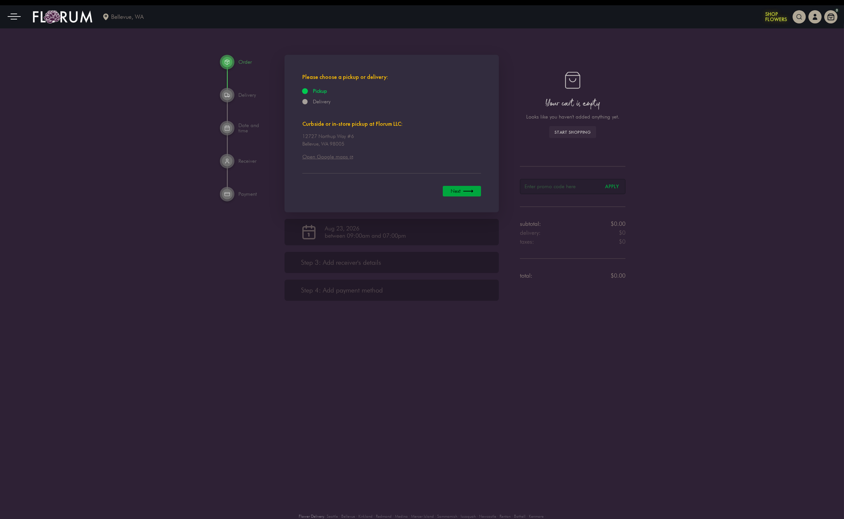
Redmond (384, 516)
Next (456, 191)
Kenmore (536, 516)
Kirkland (365, 516)
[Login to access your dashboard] (815, 16)
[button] (16, 17)
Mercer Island (422, 516)
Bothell (520, 516)
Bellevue (348, 516)
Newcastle (487, 516)
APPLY (612, 186)
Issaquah (468, 516)
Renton (505, 516)
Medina (401, 516)
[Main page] (62, 16)
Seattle (332, 516)
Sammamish (447, 516)
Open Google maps (325, 157)
